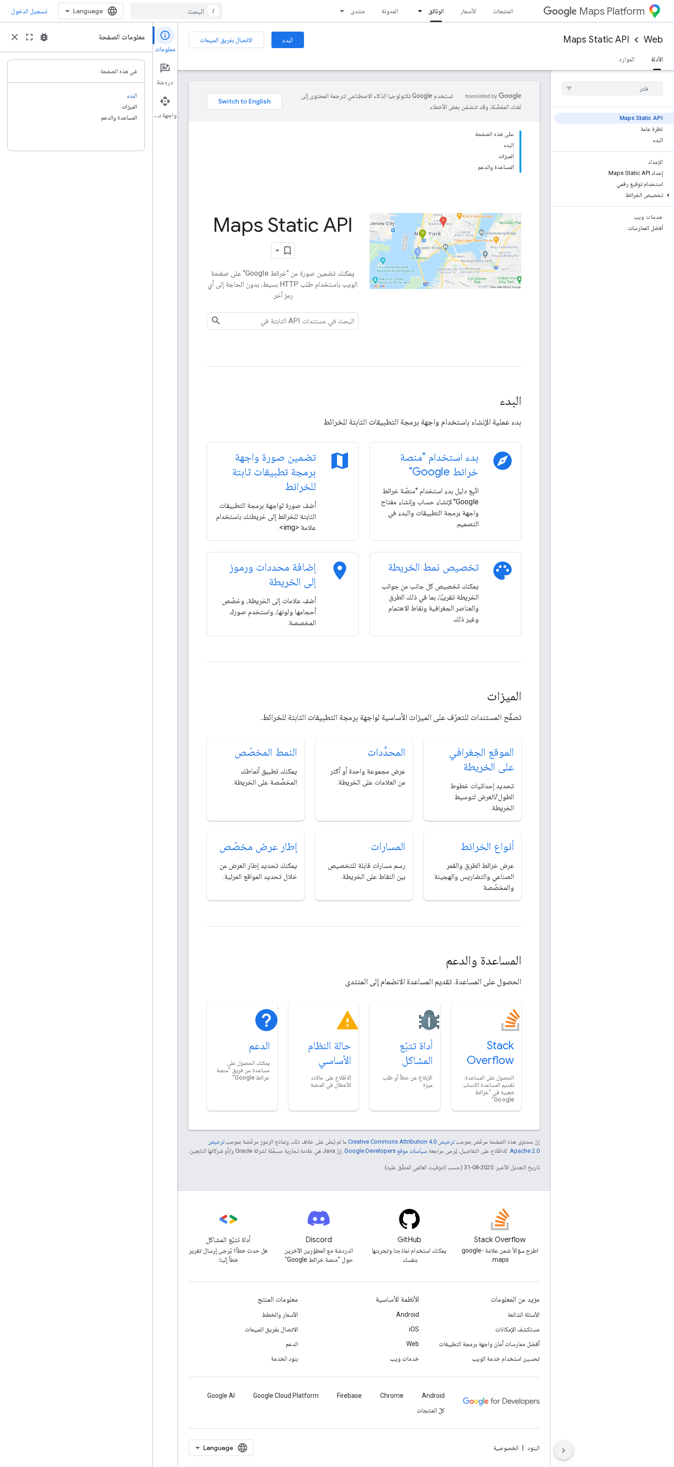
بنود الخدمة (284, 1358)
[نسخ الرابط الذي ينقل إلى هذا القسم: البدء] (487, 401)
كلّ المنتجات (431, 1410)
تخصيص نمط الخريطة (433, 567)
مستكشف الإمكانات (517, 1329)
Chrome (391, 1395)
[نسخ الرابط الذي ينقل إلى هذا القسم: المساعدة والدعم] (433, 961)
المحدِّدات (386, 752)
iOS (414, 1329)
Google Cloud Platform (286, 1395)
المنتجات (503, 11)
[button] (614, 195)
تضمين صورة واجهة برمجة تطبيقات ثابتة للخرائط (274, 471)
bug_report (44, 37)
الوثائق (436, 11)
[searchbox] (612, 88)
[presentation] (364, 401)
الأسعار (468, 11)
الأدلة (657, 59)
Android (407, 1314)
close (14, 37)
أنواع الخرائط (487, 846)
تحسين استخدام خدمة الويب (506, 1358)
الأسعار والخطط (280, 1314)
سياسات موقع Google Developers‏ (385, 1150)
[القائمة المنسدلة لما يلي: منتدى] (339, 11)
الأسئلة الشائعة (524, 1314)
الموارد (627, 59)
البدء (287, 40)
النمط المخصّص (265, 752)
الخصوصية (506, 1447)
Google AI (221, 1395)
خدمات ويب (404, 1358)
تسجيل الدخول (29, 11)
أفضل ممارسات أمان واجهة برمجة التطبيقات (489, 1343)
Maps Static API (596, 39)
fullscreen (29, 37)
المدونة (389, 11)
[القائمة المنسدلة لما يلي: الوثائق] (417, 11)
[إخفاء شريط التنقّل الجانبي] (563, 1450)
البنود (533, 1447)
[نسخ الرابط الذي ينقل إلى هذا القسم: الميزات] (474, 697)
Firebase (349, 1395)
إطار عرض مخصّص (258, 846)
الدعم (259, 1046)
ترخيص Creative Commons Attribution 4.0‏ (401, 1141)
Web (653, 39)
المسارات (387, 846)
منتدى (357, 11)
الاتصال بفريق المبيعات (226, 40)
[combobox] (176, 11)
